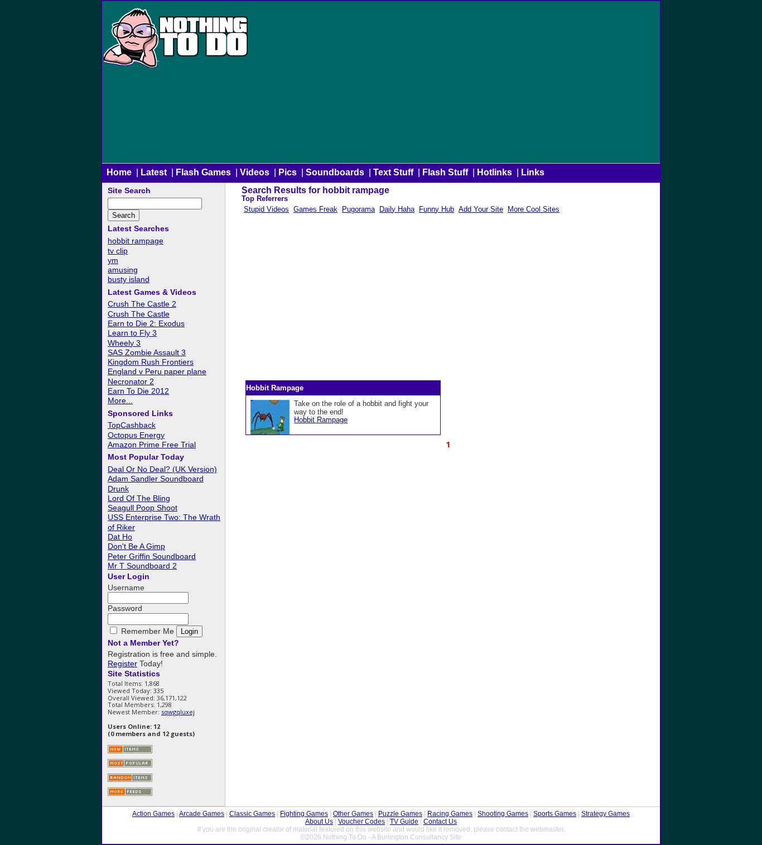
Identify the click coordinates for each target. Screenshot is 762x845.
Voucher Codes (361, 821)
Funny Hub (436, 209)
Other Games (353, 814)
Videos (254, 172)
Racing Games (449, 814)
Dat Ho (120, 536)
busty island (128, 279)
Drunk (118, 488)
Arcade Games (201, 814)
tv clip (118, 250)
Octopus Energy (136, 435)
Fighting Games (304, 814)
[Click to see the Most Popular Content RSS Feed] (130, 766)
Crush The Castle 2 (142, 303)
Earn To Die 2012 (138, 390)
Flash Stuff (445, 172)
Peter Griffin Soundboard (152, 556)
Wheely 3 (124, 342)
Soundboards (335, 172)
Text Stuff (393, 172)
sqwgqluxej (178, 712)
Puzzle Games (400, 814)
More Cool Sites (534, 209)
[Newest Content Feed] (130, 752)
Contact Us (440, 821)
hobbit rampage (135, 240)
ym (113, 260)
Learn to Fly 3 (132, 332)
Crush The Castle (139, 313)
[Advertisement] (455, 85)
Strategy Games (605, 814)
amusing (123, 269)
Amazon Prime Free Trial (152, 444)
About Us (319, 821)
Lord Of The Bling (139, 498)
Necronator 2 (131, 381)
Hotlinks (494, 172)
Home (119, 172)
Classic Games (252, 814)
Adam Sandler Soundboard (156, 478)
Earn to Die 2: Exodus (146, 323)
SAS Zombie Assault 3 (147, 352)
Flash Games (203, 172)
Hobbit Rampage (321, 420)
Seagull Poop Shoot (142, 507)
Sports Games (554, 814)
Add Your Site (481, 209)
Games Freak (315, 209)
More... (120, 400)
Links (532, 172)
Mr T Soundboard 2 (142, 565)
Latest (154, 172)
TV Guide (404, 821)
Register (122, 663)
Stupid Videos (266, 209)
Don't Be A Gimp (136, 546)
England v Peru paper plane (157, 371)
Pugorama (358, 209)
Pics (287, 172)
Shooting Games (503, 814)
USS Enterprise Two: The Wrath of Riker (164, 522)
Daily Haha (396, 209)
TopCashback (132, 425)
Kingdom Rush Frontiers (151, 361)
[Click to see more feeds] (130, 794)
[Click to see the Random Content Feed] (130, 780)
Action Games (153, 814)
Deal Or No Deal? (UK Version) (162, 469)
